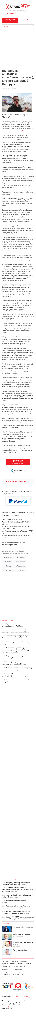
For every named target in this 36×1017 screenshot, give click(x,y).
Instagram (21, 566)
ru (13, 15)
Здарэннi (5, 963)
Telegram (21, 570)
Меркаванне (6, 923)
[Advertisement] (18, 49)
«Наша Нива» (22, 131)
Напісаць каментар (18, 481)
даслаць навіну (12, 13)
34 (16, 84)
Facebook (9, 557)
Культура (19, 963)
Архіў (23, 13)
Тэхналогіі (24, 966)
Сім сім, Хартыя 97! (26, 20)
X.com (9, 562)
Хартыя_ (18, 6)
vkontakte (21, 562)
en (16, 15)
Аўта (11, 969)
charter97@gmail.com (9, 1007)
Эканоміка (23, 961)
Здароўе (5, 969)
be (10, 15)
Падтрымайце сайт (10, 20)
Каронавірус (6, 974)
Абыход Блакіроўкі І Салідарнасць (13, 972)
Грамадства (14, 961)
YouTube (21, 557)
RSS (9, 570)
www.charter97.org (24, 997)
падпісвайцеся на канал (18, 472)
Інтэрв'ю (15, 966)
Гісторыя (28, 963)
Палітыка (5, 961)
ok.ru (9, 566)
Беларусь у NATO (18, 974)
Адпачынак (18, 969)
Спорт (12, 963)
